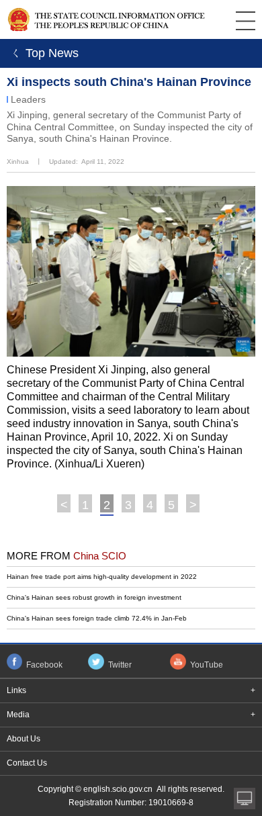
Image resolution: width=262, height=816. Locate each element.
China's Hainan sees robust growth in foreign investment (94, 597)
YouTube (206, 665)
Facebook (44, 665)
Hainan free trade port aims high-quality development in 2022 (102, 576)
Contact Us (27, 763)
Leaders (28, 99)
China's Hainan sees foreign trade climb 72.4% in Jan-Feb (97, 618)
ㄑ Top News (43, 53)
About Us (23, 738)
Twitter (120, 665)
